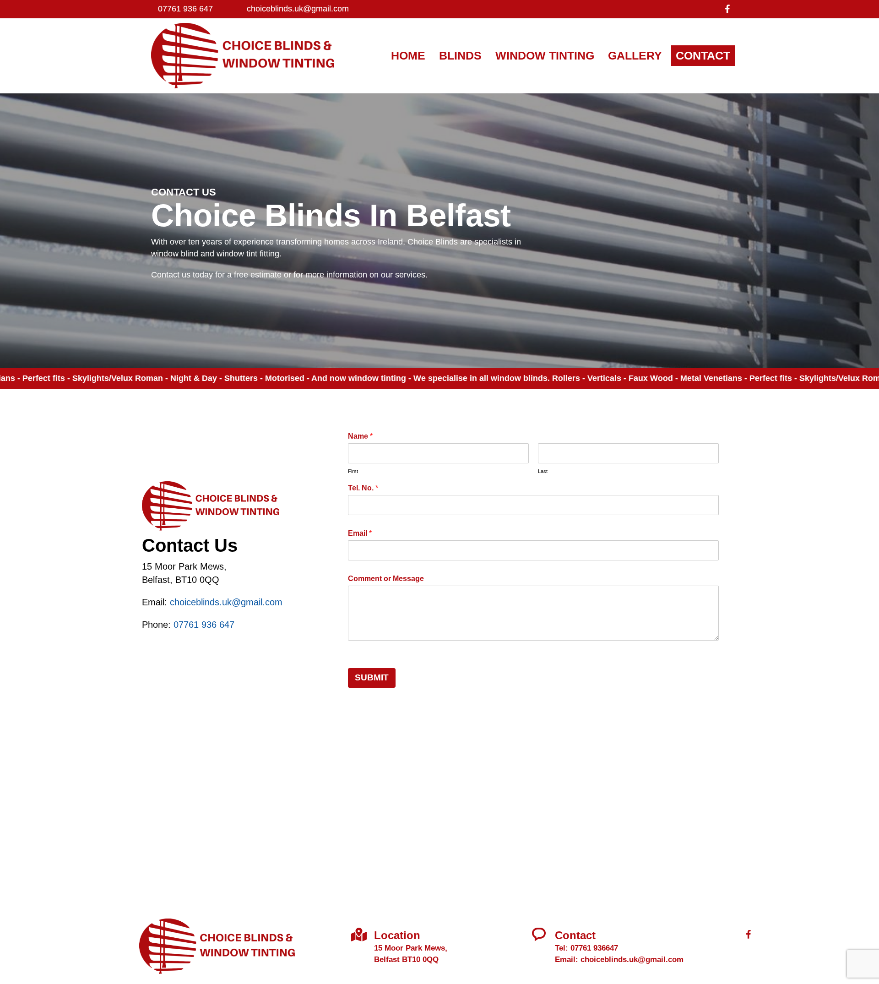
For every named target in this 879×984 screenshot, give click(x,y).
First (353, 471)
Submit (372, 677)
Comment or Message (386, 578)
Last (543, 471)
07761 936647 (594, 948)
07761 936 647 (185, 8)
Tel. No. (363, 488)
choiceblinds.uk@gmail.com (298, 8)
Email (360, 533)
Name (360, 436)
